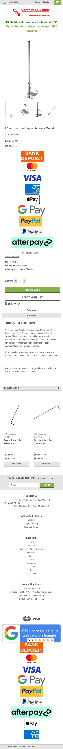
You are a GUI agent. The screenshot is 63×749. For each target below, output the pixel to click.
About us (31, 566)
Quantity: (9, 281)
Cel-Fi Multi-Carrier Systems (31, 549)
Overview (31, 310)
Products (31, 545)
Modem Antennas (39, 26)
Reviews (31, 315)
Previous (4, 70)
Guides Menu (31, 552)
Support (31, 559)
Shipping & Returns (31, 527)
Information (31, 573)
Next (58, 70)
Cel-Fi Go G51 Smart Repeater (31, 599)
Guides (32, 556)
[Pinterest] (18, 303)
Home (31, 542)
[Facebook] (6, 303)
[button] (31, 633)
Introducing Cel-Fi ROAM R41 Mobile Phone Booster (31, 592)
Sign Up (46, 2)
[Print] (12, 303)
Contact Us (31, 563)
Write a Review (12, 256)
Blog (31, 570)
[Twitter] (15, 303)
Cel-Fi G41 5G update (31, 588)
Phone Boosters (16, 26)
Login (37, 2)
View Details (16, 464)
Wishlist (31, 520)
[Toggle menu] (4, 4)
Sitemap (31, 746)
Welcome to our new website (31, 595)
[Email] (9, 303)
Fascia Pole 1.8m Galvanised (43, 442)
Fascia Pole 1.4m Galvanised (13, 442)
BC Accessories (10, 434)
